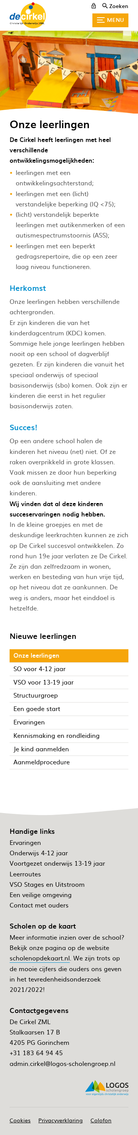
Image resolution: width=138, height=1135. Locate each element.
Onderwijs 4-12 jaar (39, 852)
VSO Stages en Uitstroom (47, 884)
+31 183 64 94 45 (36, 1052)
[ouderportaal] (93, 6)
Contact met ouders (39, 904)
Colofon (101, 1120)
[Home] (28, 15)
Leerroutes (25, 873)
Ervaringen (25, 842)
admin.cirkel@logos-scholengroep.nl (62, 1063)
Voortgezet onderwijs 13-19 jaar (57, 863)
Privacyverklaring (60, 1120)
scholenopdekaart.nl (40, 957)
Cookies (20, 1120)
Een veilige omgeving (41, 894)
